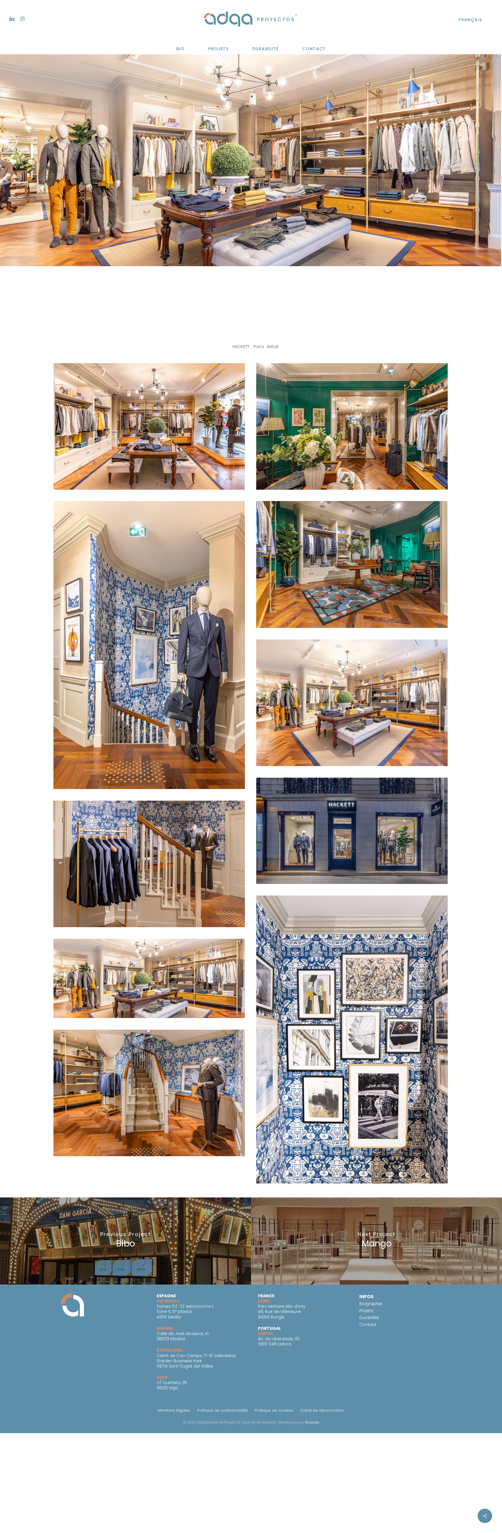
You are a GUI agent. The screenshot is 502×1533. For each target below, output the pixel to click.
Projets (366, 1311)
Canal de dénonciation (322, 1410)
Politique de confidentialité (222, 1410)
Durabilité (369, 1318)
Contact (367, 1324)
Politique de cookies (274, 1410)
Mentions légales (174, 1410)
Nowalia (312, 1422)
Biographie (370, 1304)
